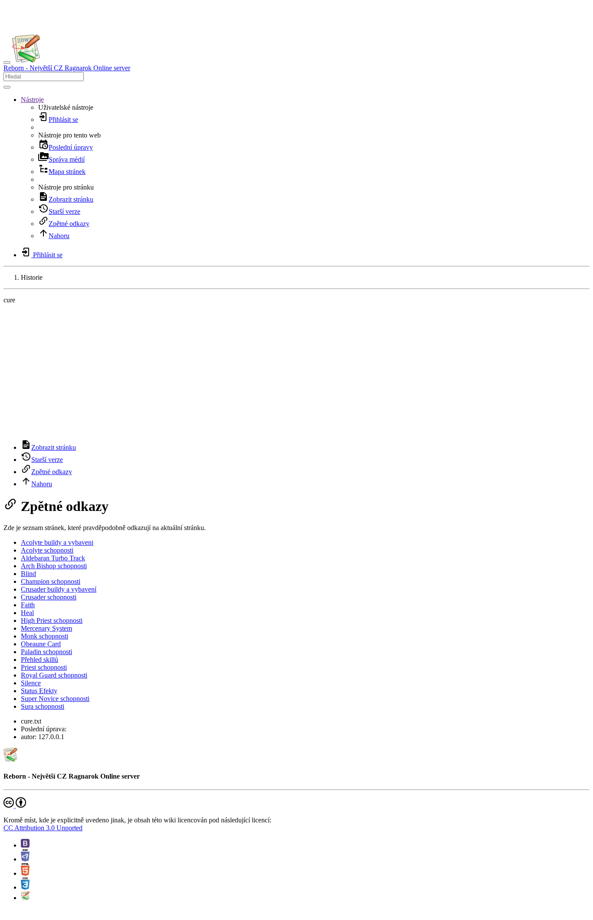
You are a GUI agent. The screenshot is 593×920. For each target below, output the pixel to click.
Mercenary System (46, 628)
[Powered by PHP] (25, 859)
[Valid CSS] (25, 887)
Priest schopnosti (44, 667)
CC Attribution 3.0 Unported (42, 828)
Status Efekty (39, 690)
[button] (32, 99)
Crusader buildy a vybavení (58, 589)
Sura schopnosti (42, 706)
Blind (28, 573)
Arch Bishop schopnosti (54, 566)
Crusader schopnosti (48, 597)
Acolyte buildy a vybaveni (57, 542)
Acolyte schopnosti (47, 550)
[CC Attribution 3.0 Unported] (14, 805)
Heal (27, 612)
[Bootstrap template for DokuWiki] (25, 845)
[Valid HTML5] (25, 873)
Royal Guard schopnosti (54, 675)
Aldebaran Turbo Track (53, 558)
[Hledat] (6, 87)
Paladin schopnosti (46, 651)
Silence (31, 683)
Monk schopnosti (44, 636)
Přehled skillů (39, 659)
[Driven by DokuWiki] (25, 897)
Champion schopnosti (50, 581)
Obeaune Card (41, 644)
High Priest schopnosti (51, 620)
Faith (28, 605)
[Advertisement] (296, 371)
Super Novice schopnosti (55, 698)
